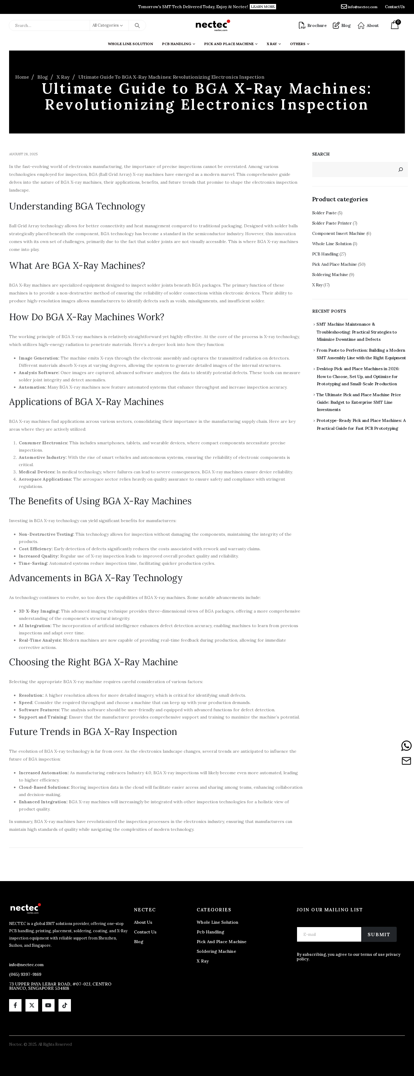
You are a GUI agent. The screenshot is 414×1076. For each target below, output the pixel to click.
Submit (379, 934)
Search (321, 154)
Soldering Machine (330, 274)
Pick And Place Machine (229, 43)
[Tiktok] (64, 1005)
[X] (31, 1005)
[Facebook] (15, 1005)
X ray (272, 43)
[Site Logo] (212, 25)
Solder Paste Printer (332, 223)
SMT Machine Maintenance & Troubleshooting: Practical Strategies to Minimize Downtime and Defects (356, 331)
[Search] (137, 25)
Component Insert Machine (339, 233)
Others (297, 43)
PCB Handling (176, 43)
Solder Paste (324, 213)
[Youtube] (48, 1005)
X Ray (317, 285)
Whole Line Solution (130, 43)
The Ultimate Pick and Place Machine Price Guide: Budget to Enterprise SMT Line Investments (358, 402)
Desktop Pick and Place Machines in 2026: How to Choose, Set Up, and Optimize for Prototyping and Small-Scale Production (357, 376)
